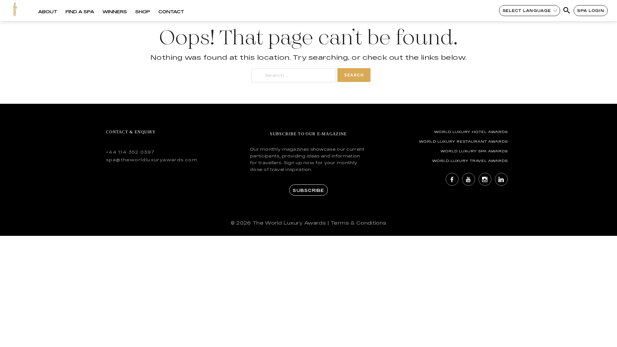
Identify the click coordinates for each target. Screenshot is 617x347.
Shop (142, 11)
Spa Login (590, 10)
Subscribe (308, 190)
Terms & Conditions (358, 223)
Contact (171, 11)
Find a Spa (80, 11)
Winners (115, 11)
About (47, 11)
